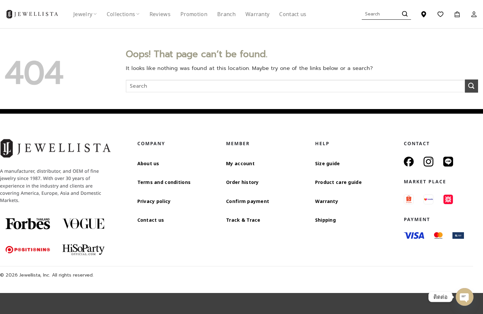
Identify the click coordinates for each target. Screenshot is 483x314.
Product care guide (338, 182)
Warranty (257, 14)
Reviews (160, 14)
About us (148, 163)
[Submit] (404, 14)
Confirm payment (247, 201)
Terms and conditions (164, 182)
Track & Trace (243, 220)
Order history (242, 182)
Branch (226, 14)
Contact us (292, 14)
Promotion (193, 14)
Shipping (325, 220)
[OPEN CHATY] (464, 297)
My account (240, 163)
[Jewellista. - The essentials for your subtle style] (37, 14)
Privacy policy (154, 201)
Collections (121, 14)
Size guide (327, 163)
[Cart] (457, 14)
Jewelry (82, 14)
